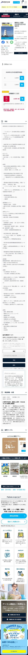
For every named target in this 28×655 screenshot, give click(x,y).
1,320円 (17, 78)
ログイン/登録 (16, 2)
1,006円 (17, 84)
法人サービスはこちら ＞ (8, 525)
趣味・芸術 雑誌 (8, 11)
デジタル (5, 85)
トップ (2, 11)
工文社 (6, 47)
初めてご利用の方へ (14, 521)
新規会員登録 (14, 516)
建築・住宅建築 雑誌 (17, 11)
